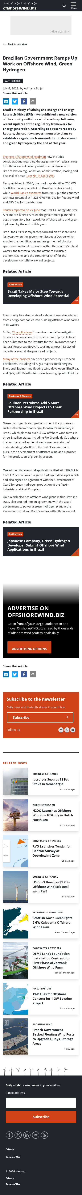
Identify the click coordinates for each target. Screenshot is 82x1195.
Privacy (10, 1149)
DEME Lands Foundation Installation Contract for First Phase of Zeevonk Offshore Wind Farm (51, 961)
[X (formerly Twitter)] (66, 729)
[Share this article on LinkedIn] (6, 101)
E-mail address (15, 1093)
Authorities (12, 81)
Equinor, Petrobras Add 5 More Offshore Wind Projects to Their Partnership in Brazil (34, 407)
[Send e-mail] (35, 1135)
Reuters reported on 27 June (21, 210)
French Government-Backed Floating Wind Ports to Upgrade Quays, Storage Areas (53, 1037)
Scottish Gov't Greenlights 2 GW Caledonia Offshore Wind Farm (52, 922)
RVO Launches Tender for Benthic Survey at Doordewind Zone (52, 851)
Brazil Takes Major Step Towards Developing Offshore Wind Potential (38, 293)
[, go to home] (20, 6)
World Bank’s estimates (26, 193)
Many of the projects (16, 359)
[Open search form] (64, 5)
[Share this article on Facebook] (24, 101)
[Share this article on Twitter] (15, 101)
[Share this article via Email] (33, 101)
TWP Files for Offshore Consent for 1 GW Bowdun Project (52, 998)
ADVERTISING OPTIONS (29, 649)
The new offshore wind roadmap (24, 157)
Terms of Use (13, 1156)
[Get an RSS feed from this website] (44, 1135)
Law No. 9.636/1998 (40, 176)
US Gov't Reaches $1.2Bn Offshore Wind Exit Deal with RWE (51, 886)
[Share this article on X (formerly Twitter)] (15, 674)
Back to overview (17, 44)
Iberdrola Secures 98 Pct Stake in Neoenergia (51, 781)
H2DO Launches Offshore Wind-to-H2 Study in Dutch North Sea (53, 815)
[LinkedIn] (72, 729)
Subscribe (21, 717)
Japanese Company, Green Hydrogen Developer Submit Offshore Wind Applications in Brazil (38, 545)
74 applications (22, 332)
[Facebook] (61, 729)
